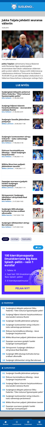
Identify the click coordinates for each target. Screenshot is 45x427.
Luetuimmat (9, 368)
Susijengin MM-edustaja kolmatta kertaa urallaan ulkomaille (13, 211)
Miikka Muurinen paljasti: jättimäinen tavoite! (13, 165)
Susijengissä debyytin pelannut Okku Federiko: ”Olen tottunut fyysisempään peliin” (16, 94)
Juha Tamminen (11, 59)
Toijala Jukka (26, 239)
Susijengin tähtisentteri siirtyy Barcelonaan (15, 224)
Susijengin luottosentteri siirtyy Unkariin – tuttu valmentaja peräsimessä (16, 138)
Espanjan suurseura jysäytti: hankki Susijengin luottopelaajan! (15, 183)
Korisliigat (14, 239)
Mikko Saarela (7, 215)
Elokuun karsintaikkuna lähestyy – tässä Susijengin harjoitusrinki (14, 152)
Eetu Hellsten (6, 98)
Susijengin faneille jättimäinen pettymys (15, 120)
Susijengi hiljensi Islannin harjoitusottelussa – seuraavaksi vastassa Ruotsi (16, 107)
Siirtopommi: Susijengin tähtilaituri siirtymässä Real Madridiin (14, 197)
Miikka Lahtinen (7, 124)
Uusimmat (8, 303)
